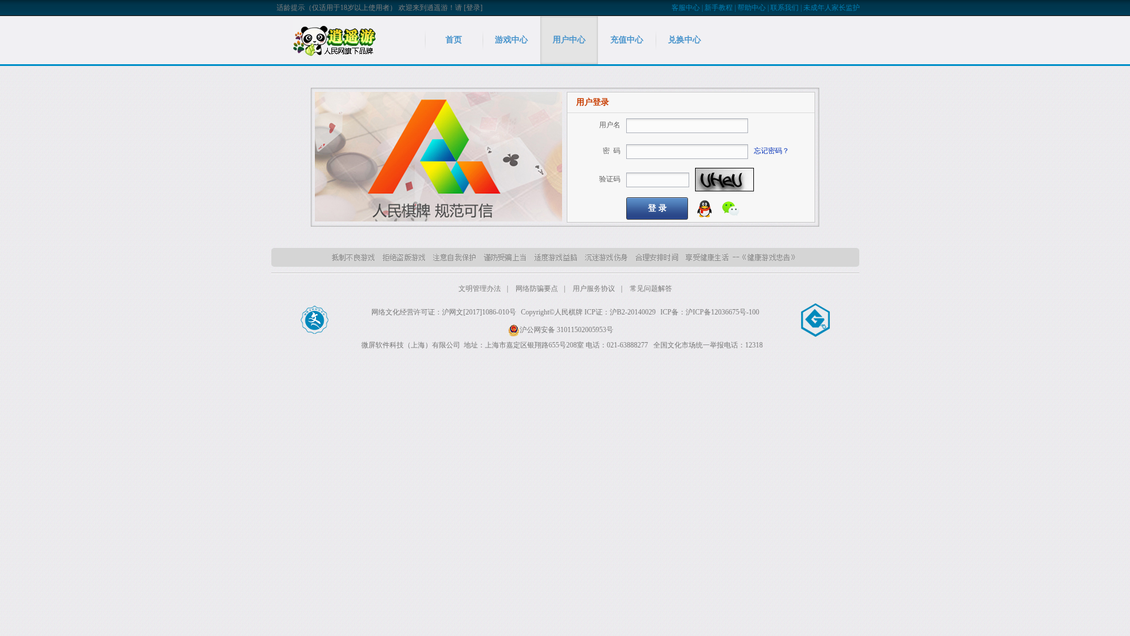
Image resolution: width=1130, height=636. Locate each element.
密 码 (611, 151)
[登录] (473, 8)
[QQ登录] (705, 208)
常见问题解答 (651, 288)
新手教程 (718, 8)
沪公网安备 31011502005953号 (566, 330)
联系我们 (784, 8)
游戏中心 (511, 39)
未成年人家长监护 (831, 8)
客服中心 (686, 8)
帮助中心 (751, 8)
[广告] (438, 156)
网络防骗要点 (537, 288)
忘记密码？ (771, 151)
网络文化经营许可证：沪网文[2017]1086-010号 (443, 312)
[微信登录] (731, 208)
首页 (454, 39)
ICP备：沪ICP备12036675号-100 (709, 312)
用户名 (609, 125)
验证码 (609, 179)
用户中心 (569, 39)
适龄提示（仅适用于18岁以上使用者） (337, 8)
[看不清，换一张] (724, 179)
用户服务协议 (594, 288)
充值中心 (626, 39)
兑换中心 (684, 39)
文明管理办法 (479, 288)
